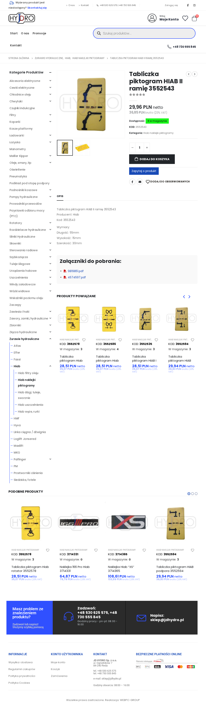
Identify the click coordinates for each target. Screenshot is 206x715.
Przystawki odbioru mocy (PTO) (26, 213)
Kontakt (85, 5)
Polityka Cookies (19, 683)
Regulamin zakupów (21, 669)
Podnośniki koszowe (23, 190)
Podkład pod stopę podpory (29, 183)
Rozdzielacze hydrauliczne (27, 230)
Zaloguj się (171, 5)
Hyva (17, 425)
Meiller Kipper (18, 156)
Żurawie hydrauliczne (24, 339)
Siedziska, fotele (25, 480)
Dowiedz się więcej (46, 507)
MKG (17, 453)
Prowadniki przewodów (25, 204)
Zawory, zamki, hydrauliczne (28, 318)
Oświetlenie (17, 170)
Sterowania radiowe (23, 250)
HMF (16, 418)
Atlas (17, 346)
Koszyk (55, 669)
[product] (73, 319)
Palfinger (20, 459)
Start (14, 33)
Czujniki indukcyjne (22, 108)
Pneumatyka (18, 176)
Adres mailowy (140, 182)
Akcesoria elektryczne (24, 81)
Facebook (132, 182)
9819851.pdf (76, 271)
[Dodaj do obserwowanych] (84, 340)
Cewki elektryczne (21, 88)
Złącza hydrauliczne (23, 332)
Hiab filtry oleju (28, 373)
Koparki (14, 122)
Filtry (12, 115)
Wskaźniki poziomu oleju (26, 298)
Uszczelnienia (18, 278)
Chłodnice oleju (20, 95)
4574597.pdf (77, 277)
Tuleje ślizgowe (19, 264)
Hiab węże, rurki (28, 412)
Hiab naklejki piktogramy (158, 133)
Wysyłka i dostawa (20, 662)
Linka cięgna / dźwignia (30, 432)
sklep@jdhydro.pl (167, 619)
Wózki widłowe (19, 291)
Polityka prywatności (21, 676)
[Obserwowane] (185, 18)
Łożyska (14, 142)
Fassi (17, 359)
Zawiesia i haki (19, 312)
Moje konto (58, 662)
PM (16, 466)
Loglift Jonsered (25, 439)
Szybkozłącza (18, 257)
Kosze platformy (21, 129)
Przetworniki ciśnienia (28, 473)
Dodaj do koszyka (154, 159)
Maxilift (18, 446)
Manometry (17, 149)
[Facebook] (188, 5)
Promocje (39, 33)
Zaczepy (15, 305)
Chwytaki (15, 101)
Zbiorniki (15, 325)
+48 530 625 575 (108, 5)
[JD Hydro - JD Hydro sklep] (21, 18)
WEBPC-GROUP (130, 700)
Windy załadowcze (22, 284)
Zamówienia (59, 676)
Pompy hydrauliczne (23, 197)
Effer (17, 353)
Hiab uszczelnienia (30, 405)
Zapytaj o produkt (144, 171)
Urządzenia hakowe (23, 271)
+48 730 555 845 (127, 5)
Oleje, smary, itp (20, 163)
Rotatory (15, 223)
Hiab (17, 366)
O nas (71, 5)
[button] (58, 104)
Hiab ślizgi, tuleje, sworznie (29, 395)
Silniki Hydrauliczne (22, 237)
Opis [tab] (60, 196)
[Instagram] (194, 5)
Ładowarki (16, 135)
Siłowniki (15, 243)
